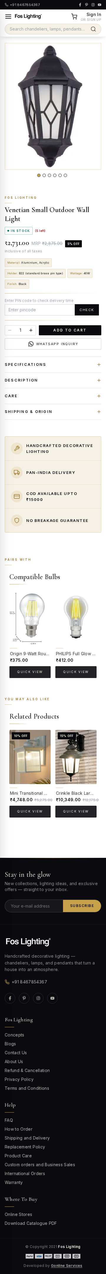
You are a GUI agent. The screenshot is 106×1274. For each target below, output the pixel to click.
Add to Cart (70, 330)
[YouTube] (52, 998)
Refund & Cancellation (27, 1070)
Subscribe (82, 905)
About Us (14, 1061)
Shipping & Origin (28, 411)
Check (87, 310)
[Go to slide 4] (55, 175)
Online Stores (18, 1214)
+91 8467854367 (29, 981)
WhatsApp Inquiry (57, 344)
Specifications (25, 364)
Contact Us (16, 1052)
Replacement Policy (25, 1146)
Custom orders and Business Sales (40, 1164)
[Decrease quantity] (9, 330)
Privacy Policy (19, 1079)
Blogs (10, 1043)
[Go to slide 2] (44, 175)
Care (11, 396)
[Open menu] (8, 16)
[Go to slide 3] (49, 175)
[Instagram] (38, 998)
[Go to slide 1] (39, 175)
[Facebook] (10, 998)
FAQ (9, 1120)
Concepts (14, 1034)
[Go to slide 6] (65, 175)
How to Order (18, 1129)
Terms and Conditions (27, 1088)
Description (21, 380)
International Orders (25, 1173)
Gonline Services (66, 1265)
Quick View (30, 672)
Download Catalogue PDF (31, 1223)
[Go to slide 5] (60, 175)
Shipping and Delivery (27, 1137)
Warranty (14, 1182)
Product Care (18, 1155)
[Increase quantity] (31, 330)
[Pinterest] (24, 998)
